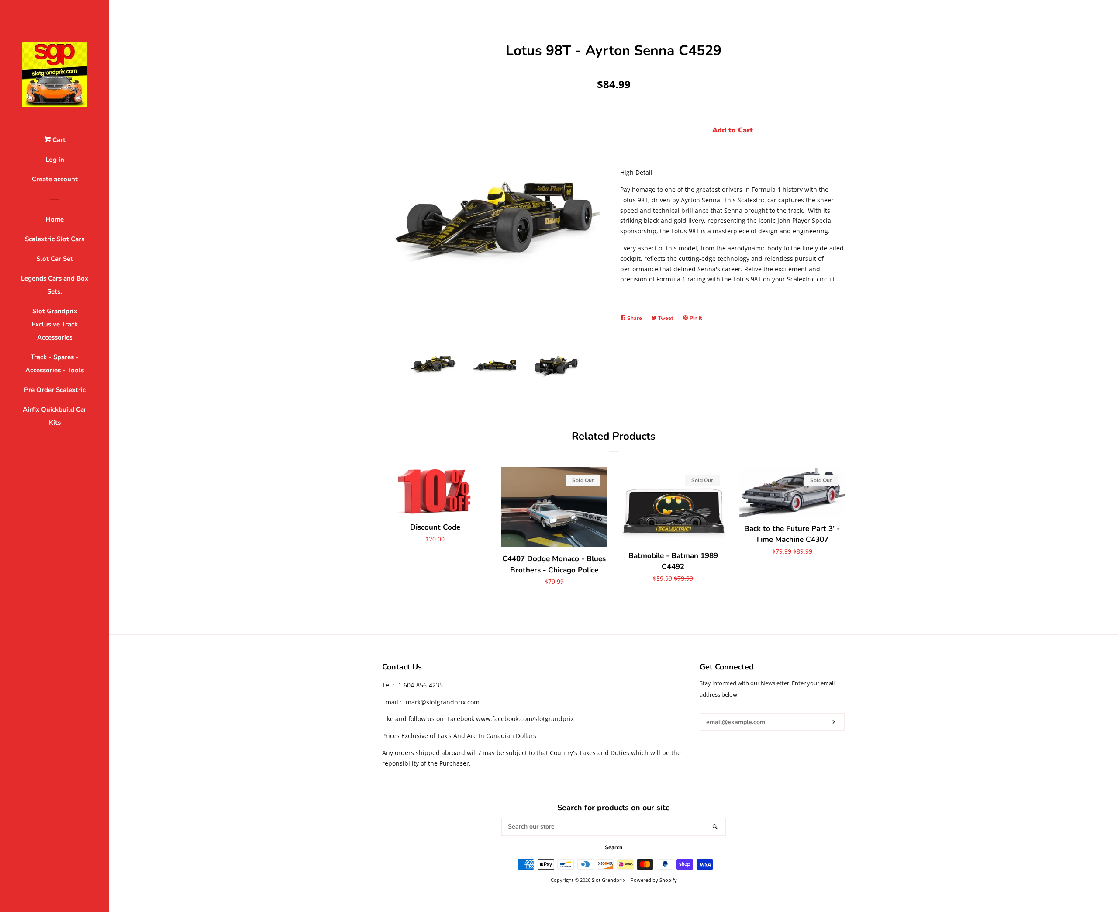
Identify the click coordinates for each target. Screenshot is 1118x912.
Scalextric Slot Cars (54, 239)
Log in (54, 159)
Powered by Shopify (654, 880)
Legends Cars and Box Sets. (54, 285)
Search (613, 847)
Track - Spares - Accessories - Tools (54, 364)
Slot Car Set (54, 258)
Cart (58, 139)
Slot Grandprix (608, 880)
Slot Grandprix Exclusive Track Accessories (54, 324)
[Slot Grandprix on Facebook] (705, 745)
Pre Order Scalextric (55, 389)
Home (54, 219)
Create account (55, 179)
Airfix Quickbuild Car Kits (54, 416)
